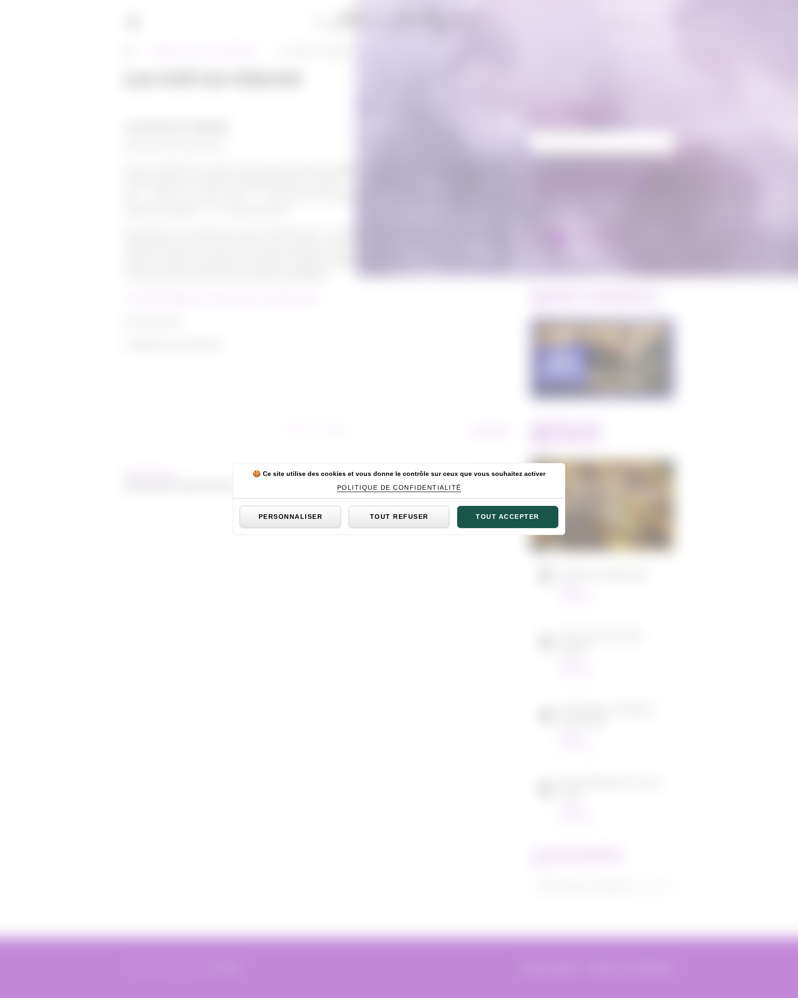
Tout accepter (507, 516)
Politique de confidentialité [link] (399, 487)
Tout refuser (399, 516)
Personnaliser (291, 516)
